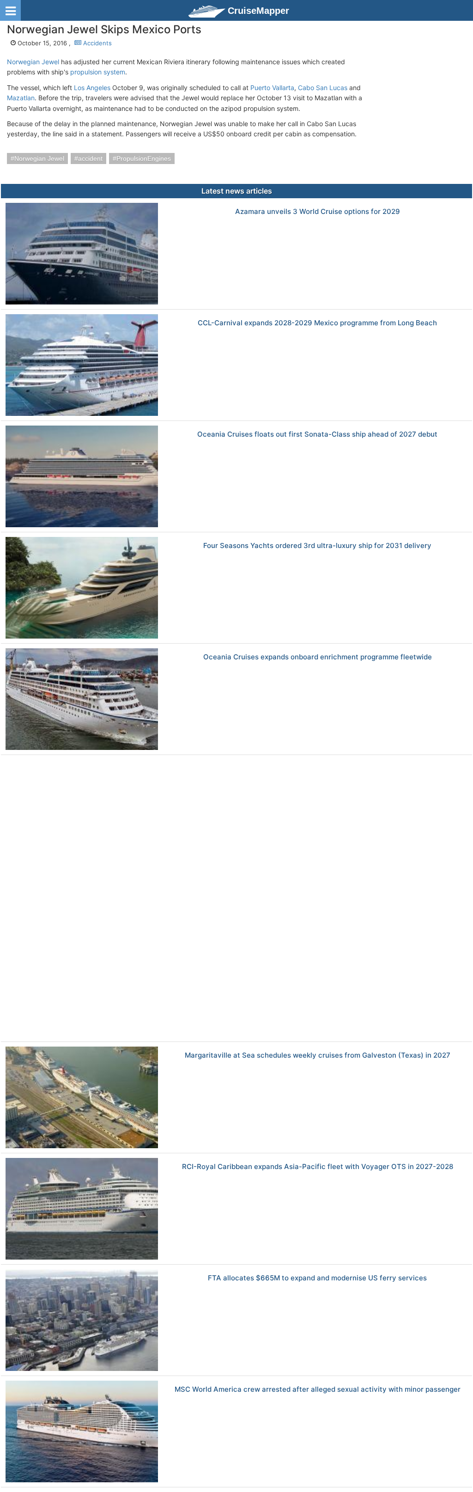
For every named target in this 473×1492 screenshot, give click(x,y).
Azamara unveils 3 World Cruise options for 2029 (317, 212)
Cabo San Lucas (322, 87)
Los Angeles (92, 87)
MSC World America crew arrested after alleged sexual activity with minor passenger (318, 1390)
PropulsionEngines (143, 158)
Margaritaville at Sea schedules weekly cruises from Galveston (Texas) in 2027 (317, 1056)
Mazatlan (21, 98)
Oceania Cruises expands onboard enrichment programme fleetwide (317, 657)
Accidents (96, 43)
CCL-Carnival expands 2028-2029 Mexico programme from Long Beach (317, 323)
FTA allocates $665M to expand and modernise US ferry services (317, 1278)
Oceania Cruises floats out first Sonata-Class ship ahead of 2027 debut (317, 434)
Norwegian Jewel (33, 62)
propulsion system (97, 72)
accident (90, 158)
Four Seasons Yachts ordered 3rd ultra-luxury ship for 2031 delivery (317, 546)
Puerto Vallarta (272, 87)
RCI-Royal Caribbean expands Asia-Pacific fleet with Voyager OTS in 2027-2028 (317, 1167)
